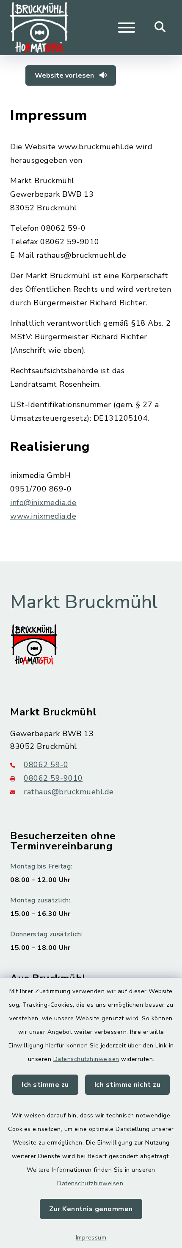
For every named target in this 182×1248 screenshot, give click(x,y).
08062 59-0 (46, 764)
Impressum (91, 1238)
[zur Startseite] (39, 27)
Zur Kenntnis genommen (91, 1209)
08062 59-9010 (53, 778)
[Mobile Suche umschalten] (160, 27)
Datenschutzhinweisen (86, 1059)
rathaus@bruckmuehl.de (69, 792)
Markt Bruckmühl (84, 602)
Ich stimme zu (45, 1084)
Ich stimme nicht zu (127, 1084)
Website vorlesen (65, 75)
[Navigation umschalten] (126, 27)
